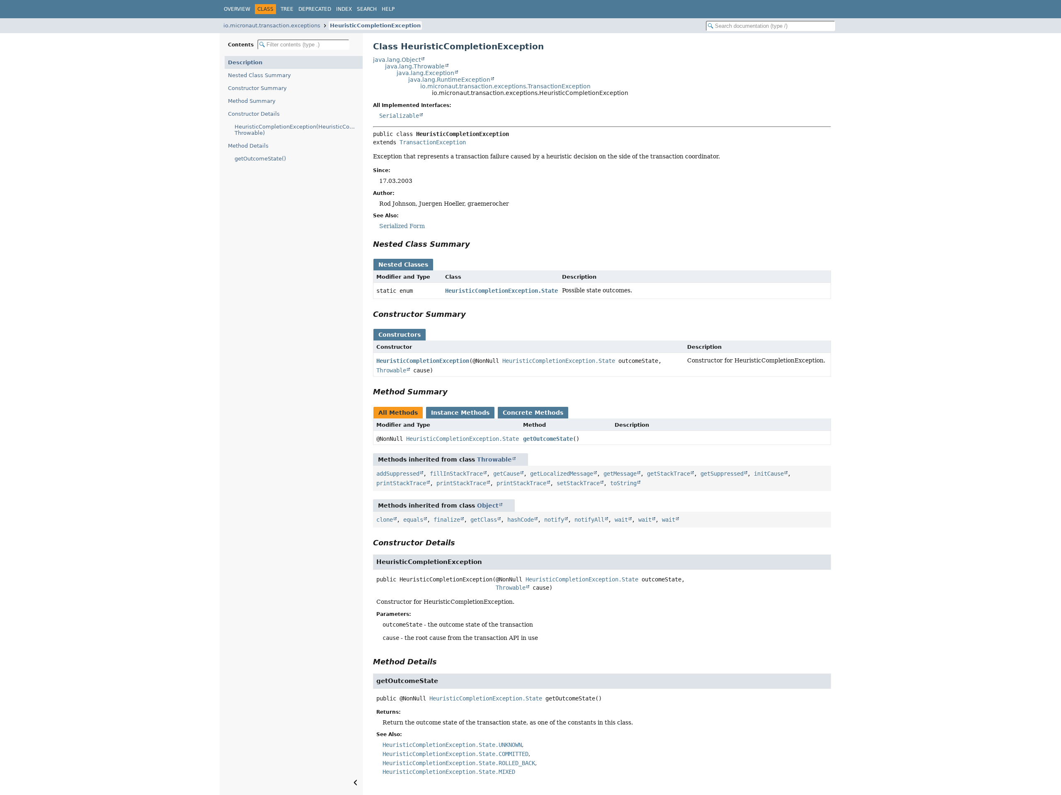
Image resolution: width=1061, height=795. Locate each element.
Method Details (248, 146)
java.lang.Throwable (415, 66)
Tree (287, 9)
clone (384, 519)
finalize (447, 519)
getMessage (620, 473)
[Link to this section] (475, 244)
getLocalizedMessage (561, 473)
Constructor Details (254, 114)
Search (367, 9)
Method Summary (252, 101)
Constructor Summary (257, 88)
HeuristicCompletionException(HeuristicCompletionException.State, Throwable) (299, 130)
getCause (506, 473)
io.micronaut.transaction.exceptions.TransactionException (505, 86)
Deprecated (314, 9)
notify (554, 519)
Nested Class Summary (259, 75)
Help (388, 9)
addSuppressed (397, 473)
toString (623, 483)
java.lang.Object (397, 59)
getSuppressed (722, 473)
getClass (483, 519)
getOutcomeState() (260, 159)
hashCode (520, 519)
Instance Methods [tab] (460, 412)
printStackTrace (401, 483)
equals (413, 519)
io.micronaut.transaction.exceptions (271, 25)
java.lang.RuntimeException (449, 79)
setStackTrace (578, 483)
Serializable (399, 115)
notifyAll (589, 519)
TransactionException (433, 142)
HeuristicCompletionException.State (501, 290)
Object (488, 505)
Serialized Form (402, 226)
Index (344, 9)
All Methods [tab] (398, 412)
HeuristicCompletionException (375, 25)
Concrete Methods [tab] (533, 412)
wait (621, 519)
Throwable (391, 370)
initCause (769, 473)
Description (245, 62)
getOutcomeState (548, 438)
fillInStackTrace (456, 473)
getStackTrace (668, 473)
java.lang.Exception (425, 73)
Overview (237, 9)
